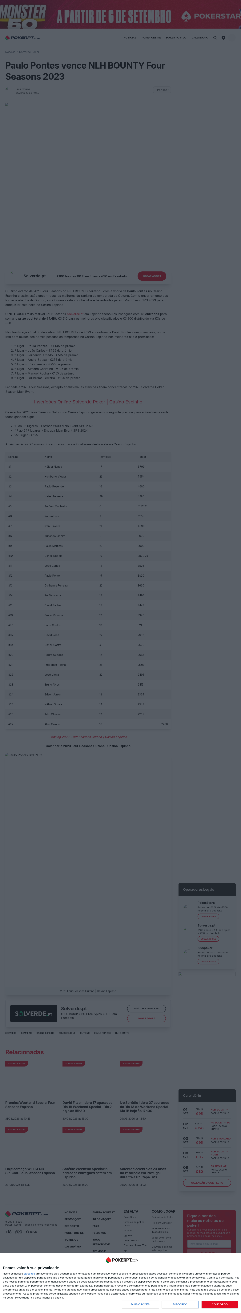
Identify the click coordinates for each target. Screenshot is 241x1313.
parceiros (29, 1273)
